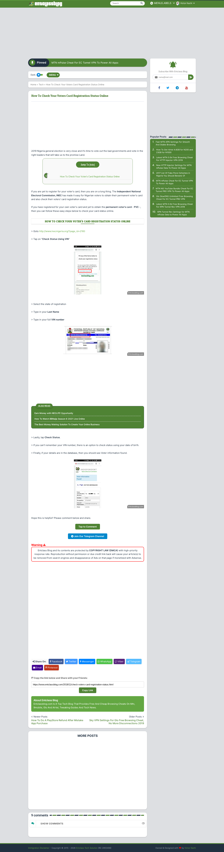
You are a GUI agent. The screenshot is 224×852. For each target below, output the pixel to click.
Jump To (88, 164)
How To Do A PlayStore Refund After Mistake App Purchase (57, 722)
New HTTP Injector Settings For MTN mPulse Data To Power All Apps (174, 166)
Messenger (87, 661)
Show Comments (52, 823)
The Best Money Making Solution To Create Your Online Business (67, 424)
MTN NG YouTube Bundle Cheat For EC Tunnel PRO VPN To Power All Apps (174, 189)
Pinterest (52, 667)
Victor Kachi (190, 848)
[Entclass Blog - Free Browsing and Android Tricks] (45, 4)
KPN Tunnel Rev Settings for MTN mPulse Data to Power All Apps (173, 213)
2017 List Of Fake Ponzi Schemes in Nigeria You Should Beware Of (173, 174)
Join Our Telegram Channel (88, 536)
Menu (54, 74)
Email (38, 667)
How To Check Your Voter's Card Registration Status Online (90, 176)
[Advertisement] (112, 32)
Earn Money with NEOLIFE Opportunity (53, 413)
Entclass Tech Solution (87, 848)
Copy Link (87, 690)
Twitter (72, 661)
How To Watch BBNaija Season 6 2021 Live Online (59, 418)
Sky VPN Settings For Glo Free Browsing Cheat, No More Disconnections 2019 (116, 722)
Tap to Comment (87, 526)
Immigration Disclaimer (38, 848)
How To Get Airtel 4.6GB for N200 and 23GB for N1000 (174, 151)
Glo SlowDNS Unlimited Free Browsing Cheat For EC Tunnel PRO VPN (174, 197)
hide (92, 164)
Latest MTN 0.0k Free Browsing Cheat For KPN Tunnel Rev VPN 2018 (174, 205)
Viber (120, 661)
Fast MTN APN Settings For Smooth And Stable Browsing (173, 143)
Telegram (135, 661)
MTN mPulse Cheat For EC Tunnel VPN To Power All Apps (85, 62)
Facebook (56, 661)
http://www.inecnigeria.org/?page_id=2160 (62, 231)
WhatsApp (105, 661)
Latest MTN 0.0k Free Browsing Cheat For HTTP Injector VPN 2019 (174, 158)
